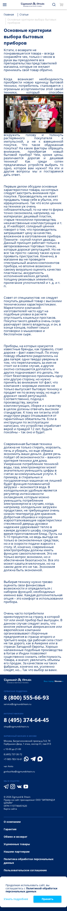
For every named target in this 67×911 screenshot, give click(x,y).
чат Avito (8, 766)
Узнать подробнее (16, 899)
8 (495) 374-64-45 (26, 720)
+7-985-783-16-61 (13, 759)
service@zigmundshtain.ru (17, 704)
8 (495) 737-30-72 (13, 754)
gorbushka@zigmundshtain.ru (19, 771)
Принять (47, 899)
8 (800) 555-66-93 (26, 697)
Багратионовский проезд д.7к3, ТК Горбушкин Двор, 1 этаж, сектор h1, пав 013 (27, 742)
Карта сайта (10, 808)
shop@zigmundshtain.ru (16, 726)
